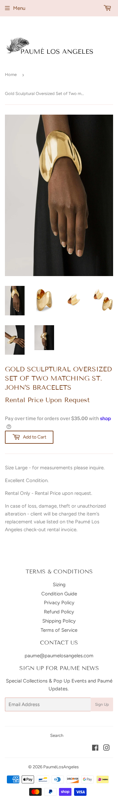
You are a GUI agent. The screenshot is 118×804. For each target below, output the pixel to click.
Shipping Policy (59, 621)
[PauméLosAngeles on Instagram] (106, 749)
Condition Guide (59, 594)
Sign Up (102, 704)
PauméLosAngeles (61, 766)
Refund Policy (59, 612)
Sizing (59, 585)
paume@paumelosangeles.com (59, 656)
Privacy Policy (59, 603)
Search (56, 735)
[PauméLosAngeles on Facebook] (95, 749)
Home (11, 74)
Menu (19, 8)
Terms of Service (59, 630)
